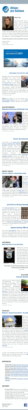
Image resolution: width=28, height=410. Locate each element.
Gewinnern (4, 291)
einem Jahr (21, 190)
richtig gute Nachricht (9, 207)
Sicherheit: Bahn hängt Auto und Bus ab (18, 367)
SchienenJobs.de (22, 192)
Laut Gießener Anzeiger (7, 84)
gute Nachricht (12, 230)
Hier (18, 36)
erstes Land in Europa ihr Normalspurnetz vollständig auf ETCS (11, 144)
